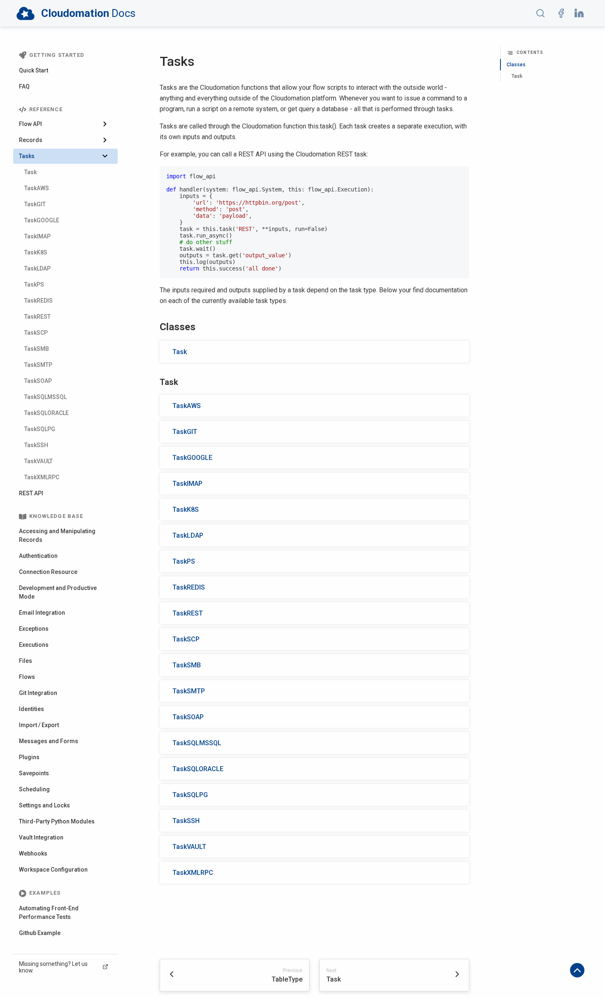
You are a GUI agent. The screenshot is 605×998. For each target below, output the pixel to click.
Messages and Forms (48, 741)
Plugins (29, 757)
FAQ (24, 86)
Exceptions (34, 629)
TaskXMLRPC (41, 477)
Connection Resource (48, 572)
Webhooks (33, 854)
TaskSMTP (38, 365)
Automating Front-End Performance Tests (49, 913)
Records (30, 140)
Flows (27, 677)
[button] (540, 13)
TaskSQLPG (39, 429)
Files (25, 661)
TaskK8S (35, 253)
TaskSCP (36, 333)
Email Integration (42, 613)
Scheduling (34, 789)
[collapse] (108, 124)
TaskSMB (36, 349)
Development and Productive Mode (58, 592)
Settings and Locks (44, 805)
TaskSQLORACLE (46, 413)
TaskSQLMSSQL (45, 397)
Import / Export (39, 725)
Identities (31, 709)
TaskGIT (35, 204)
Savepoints (34, 773)
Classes (516, 65)
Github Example (39, 933)
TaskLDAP (37, 269)
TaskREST (37, 317)
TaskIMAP (37, 236)
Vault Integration (41, 838)
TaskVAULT (38, 461)
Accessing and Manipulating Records (57, 535)
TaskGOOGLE (41, 220)
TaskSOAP (38, 381)
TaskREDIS (38, 301)
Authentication (38, 556)
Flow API (30, 124)
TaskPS (34, 285)
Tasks (27, 156)
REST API (31, 493)
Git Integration (38, 693)
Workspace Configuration (53, 870)
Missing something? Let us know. (53, 967)
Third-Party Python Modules (57, 821)
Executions (34, 645)
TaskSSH (36, 445)
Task (30, 172)
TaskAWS (36, 188)
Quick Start (33, 70)
